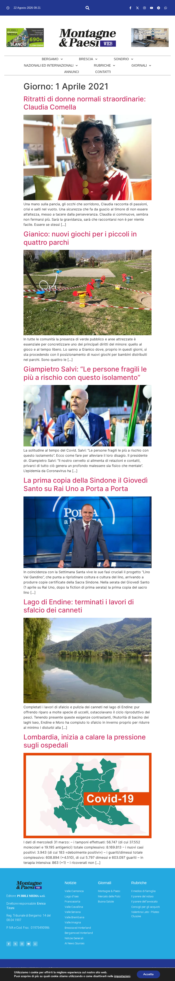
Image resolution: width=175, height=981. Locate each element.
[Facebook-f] (130, 8)
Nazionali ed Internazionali (48, 65)
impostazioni (122, 976)
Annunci (71, 72)
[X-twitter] (137, 8)
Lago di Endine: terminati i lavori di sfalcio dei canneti (78, 606)
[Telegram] (159, 8)
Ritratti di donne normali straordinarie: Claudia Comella (84, 103)
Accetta (148, 974)
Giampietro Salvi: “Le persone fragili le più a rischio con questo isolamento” (85, 373)
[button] (87, 7)
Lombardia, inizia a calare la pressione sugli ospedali (84, 741)
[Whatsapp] (166, 8)
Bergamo (50, 59)
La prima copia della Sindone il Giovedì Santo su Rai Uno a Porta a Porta (85, 484)
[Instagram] (144, 8)
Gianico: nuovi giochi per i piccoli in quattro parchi (80, 238)
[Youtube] (152, 8)
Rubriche (102, 65)
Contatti (103, 72)
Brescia (86, 59)
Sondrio (121, 59)
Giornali (139, 65)
